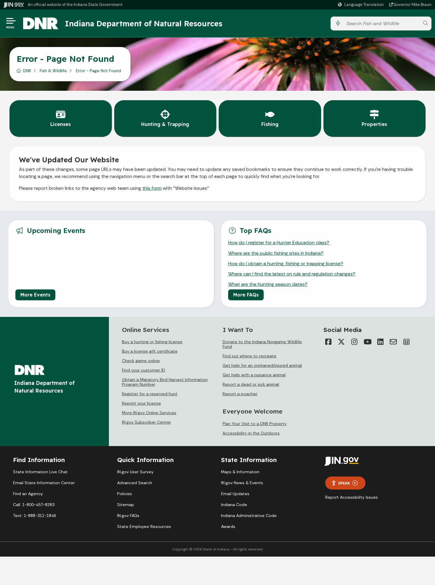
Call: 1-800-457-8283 (33, 504)
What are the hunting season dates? (267, 284)
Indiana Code (234, 504)
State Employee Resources (144, 526)
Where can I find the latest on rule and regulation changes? (291, 274)
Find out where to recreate (249, 356)
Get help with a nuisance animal (254, 374)
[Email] (393, 341)
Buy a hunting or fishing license (152, 341)
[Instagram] (354, 341)
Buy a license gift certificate (150, 351)
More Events (35, 295)
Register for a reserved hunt (150, 393)
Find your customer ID (143, 370)
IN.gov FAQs (128, 515)
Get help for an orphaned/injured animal (262, 365)
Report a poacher (240, 393)
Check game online (141, 360)
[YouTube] (367, 341)
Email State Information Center (44, 482)
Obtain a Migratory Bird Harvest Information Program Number (165, 382)
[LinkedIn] (380, 341)
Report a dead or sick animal (251, 384)
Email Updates (235, 493)
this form (152, 188)
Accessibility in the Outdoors (251, 433)
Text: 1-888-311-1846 (34, 515)
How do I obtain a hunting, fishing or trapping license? (285, 263)
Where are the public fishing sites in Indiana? (275, 253)
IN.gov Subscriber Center (146, 422)
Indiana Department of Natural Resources (143, 23)
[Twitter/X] (341, 341)
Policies (124, 493)
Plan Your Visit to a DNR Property (255, 423)
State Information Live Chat (40, 471)
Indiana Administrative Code (249, 515)
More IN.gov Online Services (149, 412)
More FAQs (246, 295)
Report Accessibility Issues (351, 497)
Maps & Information (240, 471)
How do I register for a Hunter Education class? (278, 242)
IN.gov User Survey (135, 471)
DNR (27, 70)
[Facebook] (328, 341)
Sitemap (125, 504)
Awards (228, 526)
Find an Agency (28, 493)
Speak (344, 483)
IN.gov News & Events (242, 482)
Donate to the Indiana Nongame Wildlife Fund (262, 344)
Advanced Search (134, 482)
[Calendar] (406, 341)
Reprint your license (141, 403)
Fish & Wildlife (53, 70)
